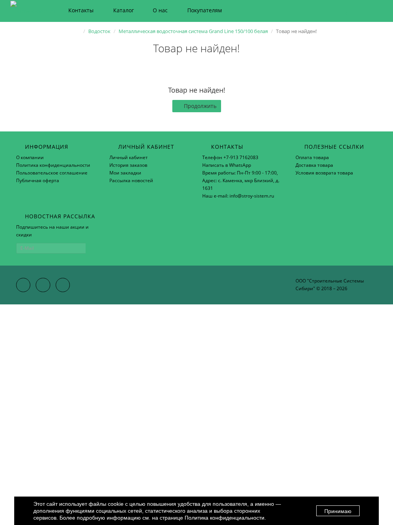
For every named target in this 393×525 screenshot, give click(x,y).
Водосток (99, 31)
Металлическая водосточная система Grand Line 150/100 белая (193, 31)
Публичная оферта (37, 180)
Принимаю (338, 511)
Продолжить (200, 106)
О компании (30, 157)
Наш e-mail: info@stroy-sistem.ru (238, 196)
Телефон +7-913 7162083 (230, 157)
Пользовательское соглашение (52, 172)
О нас (160, 10)
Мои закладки (125, 172)
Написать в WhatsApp (226, 165)
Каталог (123, 10)
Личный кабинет (128, 157)
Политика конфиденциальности (53, 165)
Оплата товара (312, 157)
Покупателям (204, 10)
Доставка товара (314, 165)
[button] (342, 10)
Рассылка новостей (131, 180)
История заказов (128, 165)
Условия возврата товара (324, 172)
